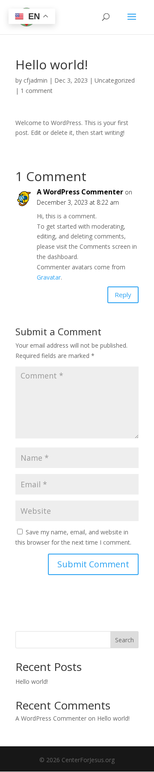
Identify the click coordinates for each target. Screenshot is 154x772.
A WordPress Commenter (80, 192)
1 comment (37, 90)
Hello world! (31, 681)
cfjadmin (35, 80)
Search (124, 640)
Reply (123, 294)
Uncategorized (115, 80)
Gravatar (49, 277)
